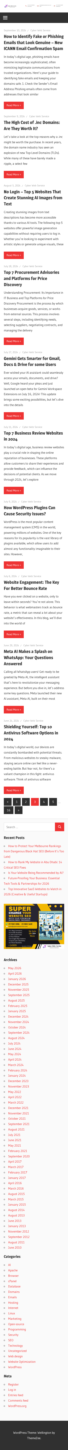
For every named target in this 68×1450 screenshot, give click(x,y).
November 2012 (18, 1231)
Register (13, 1384)
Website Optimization (22, 1361)
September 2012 (19, 1237)
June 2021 (14, 1140)
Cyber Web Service (40, 30)
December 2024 (18, 1016)
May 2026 (14, 968)
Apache (13, 1270)
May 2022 (14, 1092)
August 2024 (16, 1038)
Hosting (13, 1302)
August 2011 (16, 1242)
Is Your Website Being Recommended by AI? (36, 873)
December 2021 (18, 1108)
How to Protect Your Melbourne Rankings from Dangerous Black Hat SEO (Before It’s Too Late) (34, 851)
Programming (17, 1329)
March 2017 (16, 1167)
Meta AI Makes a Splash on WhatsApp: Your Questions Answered (28, 657)
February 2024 (17, 1070)
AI (9, 1265)
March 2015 (16, 1199)
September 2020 (19, 1156)
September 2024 (19, 1032)
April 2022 (15, 1097)
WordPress (15, 1367)
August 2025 (16, 1000)
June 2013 (14, 1221)
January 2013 (17, 1226)
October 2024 (17, 1027)
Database (14, 1286)
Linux (11, 1313)
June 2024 (14, 1049)
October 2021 (17, 1118)
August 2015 (16, 1194)
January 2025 (17, 1011)
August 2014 (16, 1210)
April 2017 (15, 1161)
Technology (15, 1345)
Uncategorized (17, 1351)
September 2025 (19, 995)
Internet (13, 1308)
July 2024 (14, 1043)
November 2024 (18, 1022)
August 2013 (16, 1215)
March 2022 (16, 1102)
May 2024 (14, 1054)
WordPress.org (17, 1406)
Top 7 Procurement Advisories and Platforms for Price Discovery (31, 278)
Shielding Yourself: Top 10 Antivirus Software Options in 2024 (31, 732)
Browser (13, 1276)
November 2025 (18, 989)
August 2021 (16, 1129)
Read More (13, 105)
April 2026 (15, 973)
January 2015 (17, 1204)
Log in (12, 1389)
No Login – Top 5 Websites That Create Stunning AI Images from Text (33, 197)
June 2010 (15, 1247)
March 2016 (16, 1188)
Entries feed (15, 1395)
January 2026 (17, 979)
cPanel (12, 1281)
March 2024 (16, 1065)
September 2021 (19, 1124)
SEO (10, 1340)
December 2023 (18, 1081)
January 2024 (17, 1075)
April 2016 (15, 1183)
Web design (15, 1356)
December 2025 (18, 984)
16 (8, 810)
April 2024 (15, 1059)
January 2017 (17, 1178)
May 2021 (14, 1145)
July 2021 (14, 1135)
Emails (12, 1297)
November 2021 (18, 1113)
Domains (14, 1292)
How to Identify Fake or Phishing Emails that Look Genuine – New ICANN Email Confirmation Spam (34, 42)
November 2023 (18, 1086)
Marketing (14, 1318)
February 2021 (17, 1151)
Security (13, 1335)
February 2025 (17, 1006)
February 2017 (17, 1172)
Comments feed (18, 1400)
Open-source (16, 1324)
